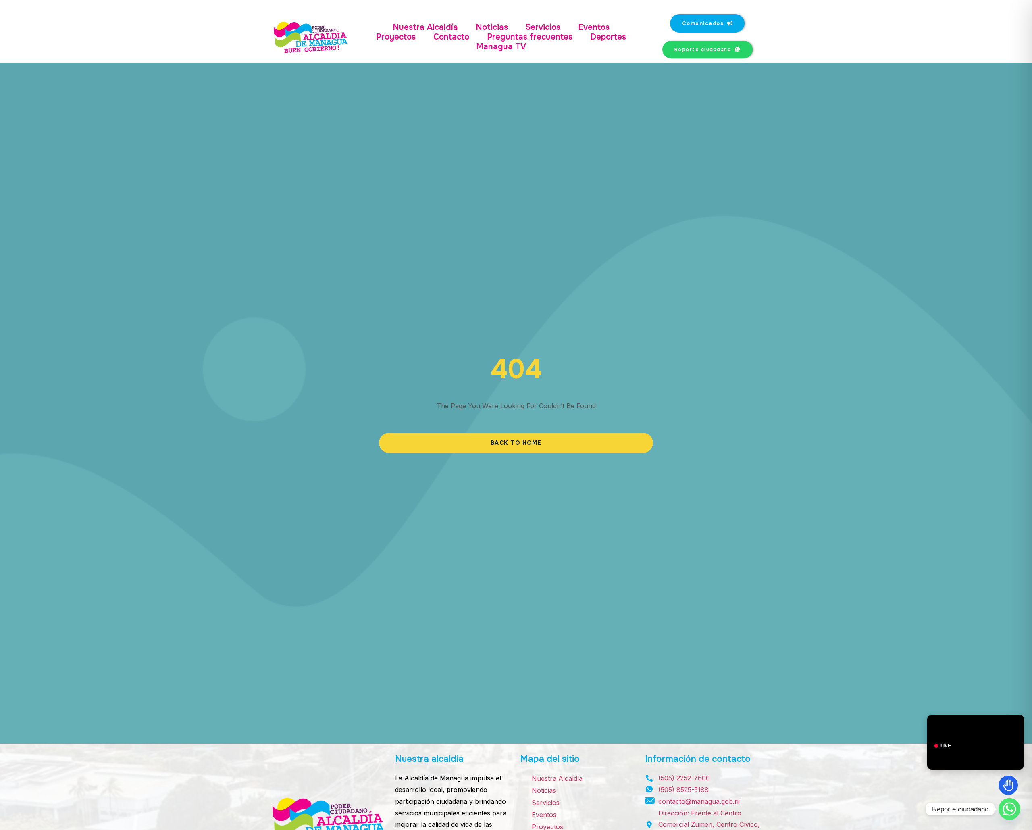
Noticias (492, 27)
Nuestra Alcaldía (425, 27)
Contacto (451, 37)
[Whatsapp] (1009, 809)
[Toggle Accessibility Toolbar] (1008, 785)
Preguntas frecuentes (529, 37)
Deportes (608, 37)
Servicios (543, 27)
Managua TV (501, 47)
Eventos (594, 27)
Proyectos (396, 37)
